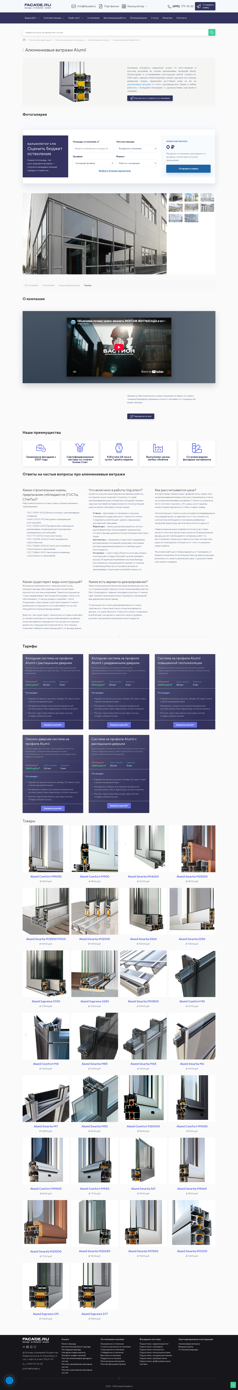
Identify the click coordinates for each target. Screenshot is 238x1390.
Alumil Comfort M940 (94, 1188)
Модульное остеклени (111, 1358)
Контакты (181, 18)
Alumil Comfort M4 (46, 1064)
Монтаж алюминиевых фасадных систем (77, 1359)
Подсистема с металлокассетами (155, 1352)
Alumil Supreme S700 (46, 1001)
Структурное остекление (112, 1349)
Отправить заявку (188, 168)
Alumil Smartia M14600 (143, 876)
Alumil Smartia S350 (192, 939)
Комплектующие (52, 18)
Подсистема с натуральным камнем (156, 1355)
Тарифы (87, 285)
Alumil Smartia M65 (143, 1064)
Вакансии (167, 18)
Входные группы (185, 1347)
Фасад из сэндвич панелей (74, 1355)
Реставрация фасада (71, 1349)
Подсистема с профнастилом (153, 1358)
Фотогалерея (31, 285)
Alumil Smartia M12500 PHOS (46, 939)
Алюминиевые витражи (189, 1344)
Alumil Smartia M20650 (94, 1251)
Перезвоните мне (142, 416)
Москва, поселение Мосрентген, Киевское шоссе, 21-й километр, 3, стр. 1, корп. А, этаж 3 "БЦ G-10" (40, 1355)
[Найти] (211, 32)
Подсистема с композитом (152, 1349)
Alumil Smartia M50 (95, 1126)
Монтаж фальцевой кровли (113, 1364)
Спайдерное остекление (112, 1352)
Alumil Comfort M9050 (46, 876)
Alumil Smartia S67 (143, 1188)
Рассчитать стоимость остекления (152, 98)
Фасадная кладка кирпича (73, 1352)
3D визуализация (138, 18)
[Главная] (24, 40)
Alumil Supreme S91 (46, 1314)
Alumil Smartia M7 (46, 1126)
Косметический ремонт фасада (76, 1347)
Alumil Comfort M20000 (143, 1126)
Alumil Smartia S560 (143, 939)
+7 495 (34, 1364)
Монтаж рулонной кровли (113, 1361)
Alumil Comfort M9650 (192, 1126)
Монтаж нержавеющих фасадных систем (77, 1365)
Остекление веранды (188, 1349)
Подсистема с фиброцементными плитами (155, 1362)
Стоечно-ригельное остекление (116, 1347)
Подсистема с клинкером (151, 1347)
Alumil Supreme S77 (95, 1314)
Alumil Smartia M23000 (46, 1251)
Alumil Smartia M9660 (192, 1188)
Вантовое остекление (111, 1355)
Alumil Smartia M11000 (192, 1251)
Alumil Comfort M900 (94, 876)
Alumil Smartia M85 (95, 1064)
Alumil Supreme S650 (94, 1001)
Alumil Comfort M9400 (46, 1188)
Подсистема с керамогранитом (154, 1344)
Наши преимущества (69, 285)
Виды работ (31, 18)
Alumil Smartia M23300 (192, 876)
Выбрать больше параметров (115, 171)
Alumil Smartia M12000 (94, 939)
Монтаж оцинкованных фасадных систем (77, 1371)
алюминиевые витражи (139, 84)
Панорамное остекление (112, 1344)
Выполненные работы (115, 18)
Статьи (155, 18)
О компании (93, 18)
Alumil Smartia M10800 (143, 1001)
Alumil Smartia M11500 (143, 1251)
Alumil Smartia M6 (192, 1064)
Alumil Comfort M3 (192, 1001)
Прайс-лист (74, 18)
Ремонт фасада (69, 1344)
